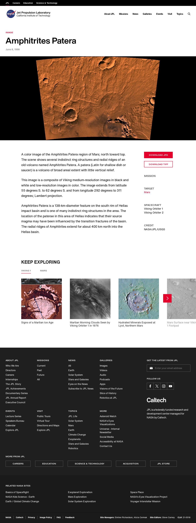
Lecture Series (13, 416)
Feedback (69, 517)
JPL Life (72, 416)
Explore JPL (12, 430)
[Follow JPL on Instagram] (163, 386)
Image (9, 32)
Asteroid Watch (108, 416)
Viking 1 (26, 270)
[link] (98, 98)
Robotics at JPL (108, 397)
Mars (147, 192)
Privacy (31, 517)
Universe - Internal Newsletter (110, 430)
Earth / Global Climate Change (22, 501)
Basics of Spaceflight (17, 492)
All (38, 379)
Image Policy (46, 517)
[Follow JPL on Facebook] (150, 386)
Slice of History (108, 393)
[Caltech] (156, 400)
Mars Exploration (77, 496)
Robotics (73, 448)
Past (39, 370)
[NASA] (11, 14)
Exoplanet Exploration (80, 492)
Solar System (75, 375)
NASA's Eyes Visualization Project (148, 496)
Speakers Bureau (15, 421)
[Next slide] (167, 298)
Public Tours (43, 416)
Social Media (107, 437)
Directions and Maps (48, 425)
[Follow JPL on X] (157, 386)
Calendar (10, 425)
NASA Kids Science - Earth (20, 496)
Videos (103, 370)
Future (40, 375)
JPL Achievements (16, 388)
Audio (103, 375)
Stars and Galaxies (78, 379)
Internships (12, 379)
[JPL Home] (34, 14)
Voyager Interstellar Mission (145, 501)
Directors (10, 370)
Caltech (19, 517)
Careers (10, 375)
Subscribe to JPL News (80, 388)
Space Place (137, 492)
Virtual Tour (43, 421)
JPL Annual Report (16, 397)
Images (103, 365)
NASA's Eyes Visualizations (107, 422)
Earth (71, 370)
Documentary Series (17, 393)
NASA (8, 517)
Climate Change (77, 434)
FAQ (59, 517)
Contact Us (106, 446)
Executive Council (15, 402)
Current (41, 365)
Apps (102, 384)
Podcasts (105, 379)
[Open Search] (189, 13)
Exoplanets (74, 439)
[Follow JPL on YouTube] (170, 386)
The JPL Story (13, 384)
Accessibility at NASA (111, 441)
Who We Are (12, 365)
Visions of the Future (111, 388)
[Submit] (150, 368)
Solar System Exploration (82, 501)
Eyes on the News (78, 384)
